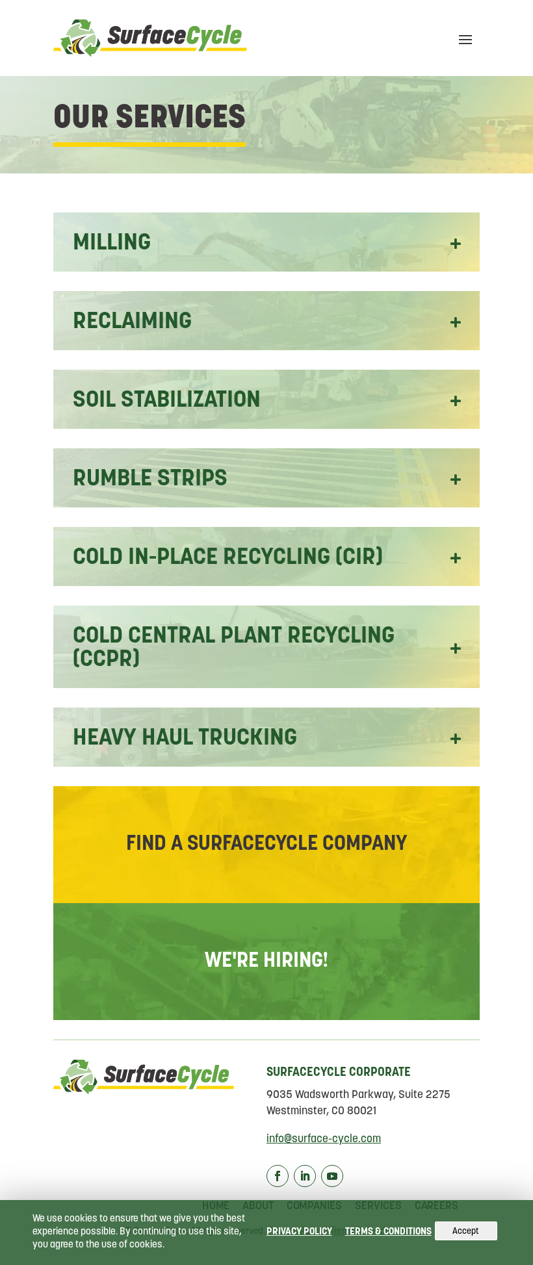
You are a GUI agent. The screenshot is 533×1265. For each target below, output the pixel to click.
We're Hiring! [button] (267, 961)
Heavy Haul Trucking (185, 738)
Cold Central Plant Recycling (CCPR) (234, 648)
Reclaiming (132, 322)
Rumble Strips (150, 479)
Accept (465, 1231)
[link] (150, 38)
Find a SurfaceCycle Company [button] (266, 844)
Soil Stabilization (167, 401)
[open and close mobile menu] (465, 38)
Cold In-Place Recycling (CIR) (228, 558)
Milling (112, 243)
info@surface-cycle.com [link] (323, 1139)
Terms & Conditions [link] (388, 1232)
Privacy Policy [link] (299, 1232)
